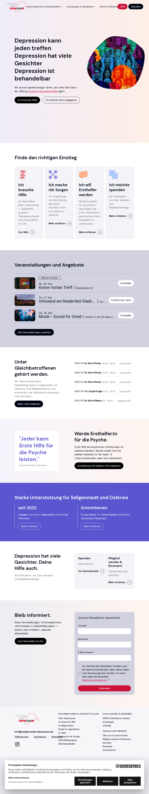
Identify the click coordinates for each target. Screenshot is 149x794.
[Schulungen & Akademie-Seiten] (94, 6)
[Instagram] (17, 744)
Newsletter (57, 736)
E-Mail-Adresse (86, 652)
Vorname (82, 625)
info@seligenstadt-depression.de (34, 731)
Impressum (40, 736)
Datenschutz (22, 736)
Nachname (83, 639)
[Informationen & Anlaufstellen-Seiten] (61, 6)
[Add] (29, 186)
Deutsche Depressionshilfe (43, 91)
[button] (55, 287)
